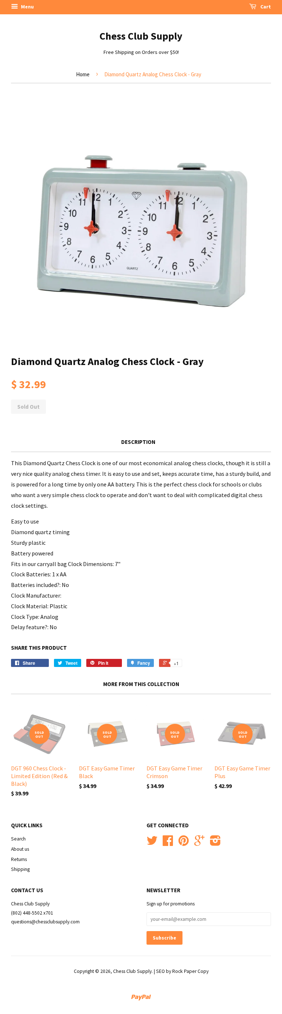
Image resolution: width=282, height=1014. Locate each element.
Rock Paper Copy (190, 971)
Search (18, 839)
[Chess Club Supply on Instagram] (215, 843)
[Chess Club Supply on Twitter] (152, 843)
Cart (265, 6)
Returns (19, 859)
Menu (27, 6)
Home (83, 74)
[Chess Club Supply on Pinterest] (183, 843)
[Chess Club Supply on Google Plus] (199, 843)
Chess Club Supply (141, 36)
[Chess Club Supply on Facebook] (167, 843)
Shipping (20, 869)
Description (138, 441)
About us (20, 849)
